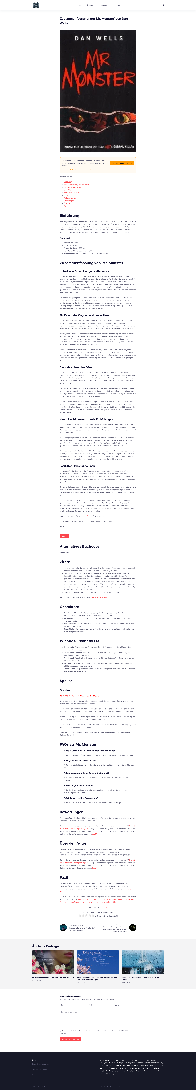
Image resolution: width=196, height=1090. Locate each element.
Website (116, 1005)
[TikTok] (116, 1086)
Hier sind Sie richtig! (99, 597)
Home (78, 5)
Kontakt (117, 5)
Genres (90, 5)
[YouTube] (113, 1086)
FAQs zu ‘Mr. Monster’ (72, 198)
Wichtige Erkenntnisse (72, 193)
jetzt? (94, 834)
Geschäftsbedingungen (41, 1064)
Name (64, 1005)
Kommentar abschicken (70, 1039)
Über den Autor (70, 203)
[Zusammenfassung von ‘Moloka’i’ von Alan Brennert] (53, 962)
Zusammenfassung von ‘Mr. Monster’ (78, 185)
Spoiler (66, 195)
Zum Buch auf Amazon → (122, 163)
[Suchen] (163, 5)
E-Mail (90, 1005)
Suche (62, 526)
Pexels (104, 907)
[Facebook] (101, 1086)
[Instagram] (119, 1086)
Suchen (64, 536)
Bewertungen (69, 201)
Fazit (66, 206)
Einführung (68, 182)
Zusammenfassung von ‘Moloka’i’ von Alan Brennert (53, 977)
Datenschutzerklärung (40, 1069)
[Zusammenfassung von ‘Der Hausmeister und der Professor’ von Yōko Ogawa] (98, 962)
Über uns (103, 5)
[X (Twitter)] (104, 1086)
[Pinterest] (107, 1086)
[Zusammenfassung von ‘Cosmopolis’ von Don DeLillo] (143, 962)
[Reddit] (110, 1086)
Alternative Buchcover (72, 187)
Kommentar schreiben (69, 1012)
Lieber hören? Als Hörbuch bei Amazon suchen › (78, 170)
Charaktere (68, 190)
